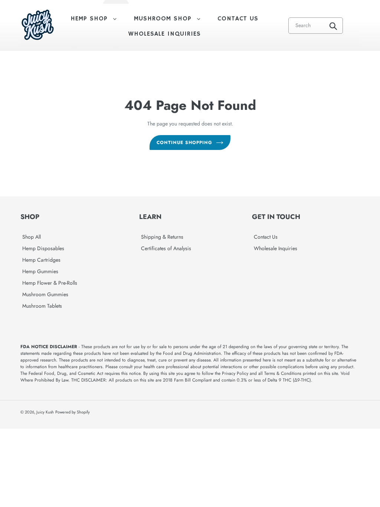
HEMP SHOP (97, 18)
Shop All (31, 237)
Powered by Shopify (72, 412)
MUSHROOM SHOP (171, 18)
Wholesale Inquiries (275, 248)
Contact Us (266, 237)
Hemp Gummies (40, 271)
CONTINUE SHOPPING (184, 142)
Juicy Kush (45, 412)
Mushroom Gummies (45, 294)
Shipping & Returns (162, 237)
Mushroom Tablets (42, 306)
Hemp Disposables (43, 248)
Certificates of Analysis (166, 248)
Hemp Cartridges (41, 260)
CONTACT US (237, 19)
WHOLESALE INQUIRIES (164, 34)
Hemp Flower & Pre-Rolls (49, 283)
